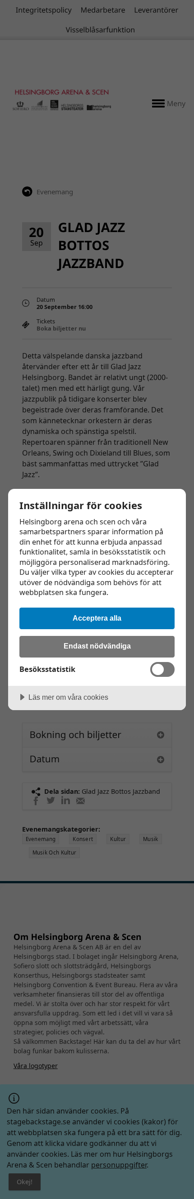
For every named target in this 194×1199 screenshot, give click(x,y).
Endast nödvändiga (97, 646)
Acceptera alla (97, 618)
